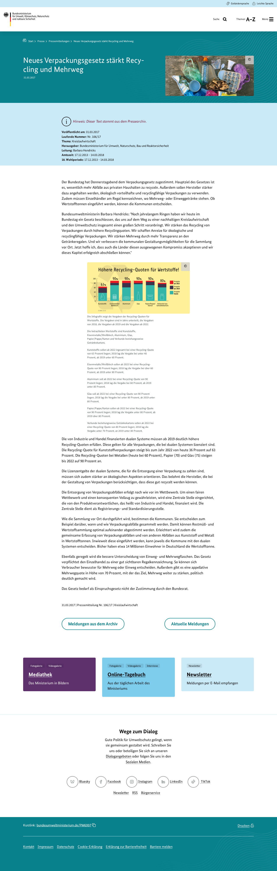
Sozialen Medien (138, 762)
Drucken (244, 826)
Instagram (145, 781)
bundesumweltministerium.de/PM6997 (64, 825)
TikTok (205, 781)
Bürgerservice (150, 793)
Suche (216, 19)
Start (30, 41)
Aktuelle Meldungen (190, 623)
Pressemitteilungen (59, 41)
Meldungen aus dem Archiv (93, 623)
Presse (41, 41)
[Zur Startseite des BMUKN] (29, 19)
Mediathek (40, 674)
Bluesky (84, 781)
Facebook (114, 781)
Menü (265, 19)
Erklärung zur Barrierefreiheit (126, 847)
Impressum (45, 847)
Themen (240, 21)
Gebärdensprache (240, 3)
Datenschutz (65, 847)
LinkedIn (176, 781)
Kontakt (28, 847)
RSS (135, 793)
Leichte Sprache (265, 3)
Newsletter (199, 674)
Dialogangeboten (118, 756)
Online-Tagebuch (126, 674)
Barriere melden (161, 847)
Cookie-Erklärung (90, 847)
